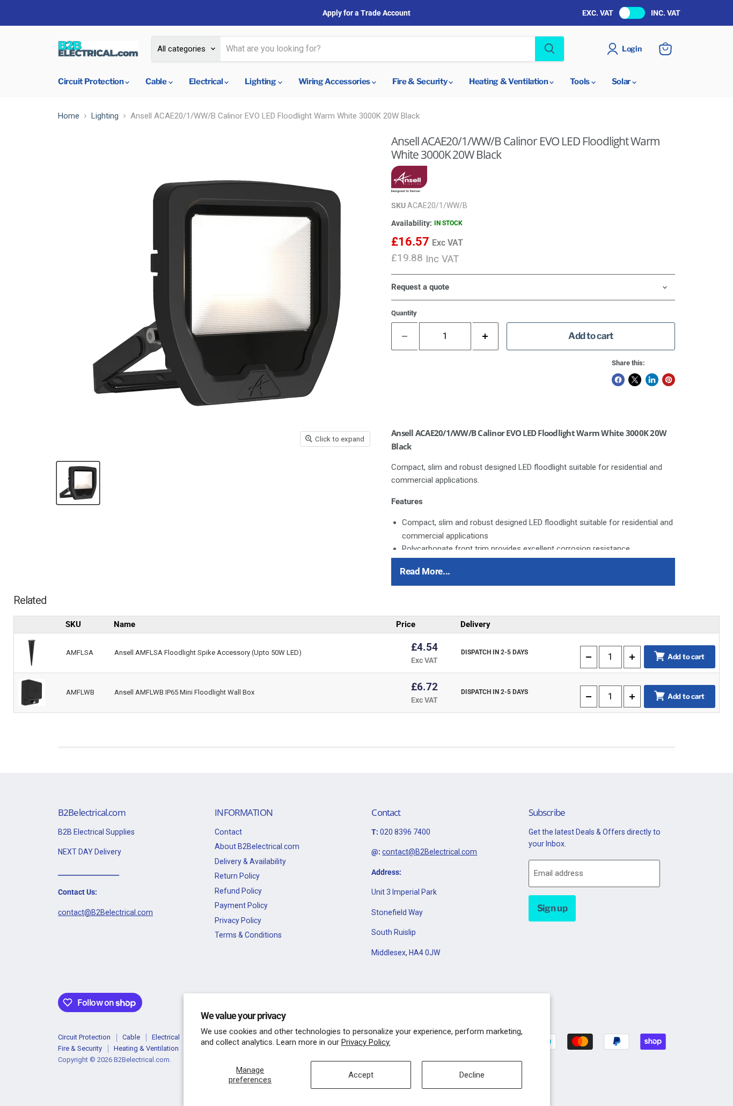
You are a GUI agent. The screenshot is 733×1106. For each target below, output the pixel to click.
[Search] (549, 48)
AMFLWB (80, 692)
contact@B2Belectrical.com (105, 912)
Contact (228, 832)
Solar (622, 81)
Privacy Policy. (366, 1042)
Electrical (207, 81)
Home (68, 116)
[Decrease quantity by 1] (588, 657)
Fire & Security (420, 81)
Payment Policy (241, 905)
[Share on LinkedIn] (652, 379)
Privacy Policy (238, 920)
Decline (472, 1075)
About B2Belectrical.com (257, 846)
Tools (580, 81)
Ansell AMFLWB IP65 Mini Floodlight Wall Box (184, 692)
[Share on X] (634, 379)
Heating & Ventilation (509, 81)
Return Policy (237, 876)
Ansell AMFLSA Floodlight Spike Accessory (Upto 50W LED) (208, 652)
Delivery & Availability (250, 861)
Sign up (552, 908)
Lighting (261, 81)
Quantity (404, 313)
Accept (360, 1075)
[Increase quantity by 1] (486, 336)
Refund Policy (238, 891)
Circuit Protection (91, 81)
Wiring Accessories (335, 81)
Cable (156, 81)
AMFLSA (79, 652)
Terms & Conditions (248, 935)
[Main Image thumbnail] (78, 483)
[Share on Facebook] (618, 379)
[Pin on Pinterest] (668, 379)
